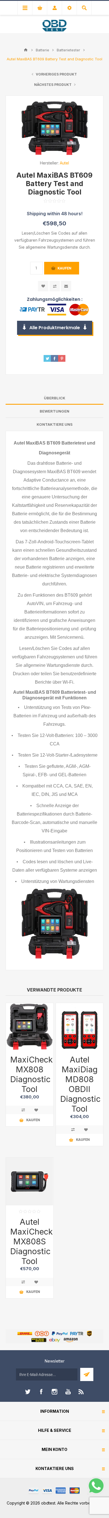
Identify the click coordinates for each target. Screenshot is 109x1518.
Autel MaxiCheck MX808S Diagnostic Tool (29, 1241)
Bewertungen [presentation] (54, 411)
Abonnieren (86, 1374)
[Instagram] (54, 1391)
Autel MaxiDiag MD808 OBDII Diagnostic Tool (79, 1084)
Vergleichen (54, 286)
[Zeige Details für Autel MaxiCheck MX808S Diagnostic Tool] (29, 1181)
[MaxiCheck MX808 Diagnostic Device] (29, 1027)
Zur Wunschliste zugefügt (43, 286)
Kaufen (64, 268)
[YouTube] (67, 1391)
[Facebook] (41, 1391)
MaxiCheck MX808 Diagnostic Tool (29, 1074)
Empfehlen (66, 286)
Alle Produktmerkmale (54, 327)
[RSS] (81, 1391)
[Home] (26, 49)
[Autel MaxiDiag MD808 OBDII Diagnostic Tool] (79, 1027)
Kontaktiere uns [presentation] (55, 424)
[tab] (54, 398)
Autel (64, 163)
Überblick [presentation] (54, 398)
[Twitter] (27, 1391)
